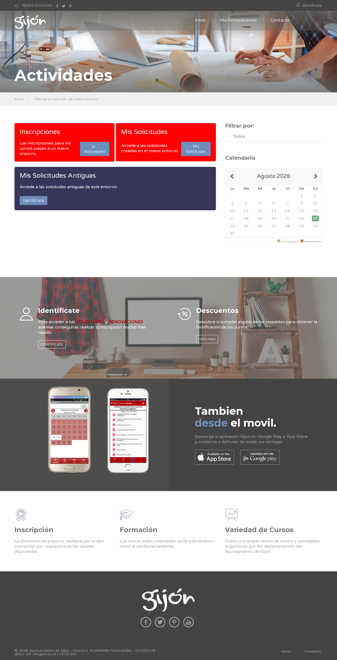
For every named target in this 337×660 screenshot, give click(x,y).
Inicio (200, 20)
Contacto (280, 20)
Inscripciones (40, 132)
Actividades (94, 149)
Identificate (312, 5)
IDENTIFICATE (52, 344)
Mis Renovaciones (238, 20)
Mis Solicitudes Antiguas (58, 175)
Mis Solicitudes (144, 132)
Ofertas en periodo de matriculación (65, 99)
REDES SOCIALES (37, 5)
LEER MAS (207, 339)
